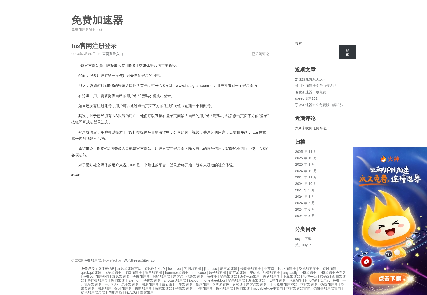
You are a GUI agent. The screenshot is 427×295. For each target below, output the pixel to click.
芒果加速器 (183, 288)
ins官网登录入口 (110, 53)
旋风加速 (329, 268)
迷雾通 (178, 276)
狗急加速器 (153, 272)
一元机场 (111, 284)
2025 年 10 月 (306, 157)
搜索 (298, 43)
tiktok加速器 (286, 268)
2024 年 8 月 (305, 196)
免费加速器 (97, 20)
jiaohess (210, 268)
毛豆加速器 (291, 276)
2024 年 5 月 (305, 215)
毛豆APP (295, 280)
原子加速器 (217, 272)
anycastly (290, 272)
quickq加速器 (91, 272)
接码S (324, 276)
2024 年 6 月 (305, 209)
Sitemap (148, 260)
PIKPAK (311, 280)
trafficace (199, 272)
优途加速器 (195, 276)
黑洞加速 (118, 280)
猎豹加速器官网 (298, 288)
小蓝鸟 (269, 268)
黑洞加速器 (192, 268)
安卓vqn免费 (330, 280)
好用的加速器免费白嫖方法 (316, 85)
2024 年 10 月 (306, 183)
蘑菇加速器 (271, 276)
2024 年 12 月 (306, 170)
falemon (134, 280)
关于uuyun (303, 244)
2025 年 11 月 (306, 151)
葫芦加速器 (237, 272)
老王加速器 (228, 268)
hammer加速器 (177, 272)
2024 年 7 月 (305, 202)
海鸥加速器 (163, 288)
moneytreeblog (213, 280)
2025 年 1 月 (305, 164)
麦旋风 (254, 272)
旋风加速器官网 (129, 268)
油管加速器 (271, 272)
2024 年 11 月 (306, 177)
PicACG (131, 292)
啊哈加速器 (161, 276)
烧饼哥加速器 (250, 268)
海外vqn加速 (250, 276)
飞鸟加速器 (133, 272)
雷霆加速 (147, 292)
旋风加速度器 (309, 268)
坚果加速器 (228, 276)
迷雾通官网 (221, 284)
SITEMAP (106, 268)
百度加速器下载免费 (310, 91)
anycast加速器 (175, 280)
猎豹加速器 (309, 284)
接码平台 (310, 276)
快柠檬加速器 (97, 280)
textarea (174, 268)
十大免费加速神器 (283, 284)
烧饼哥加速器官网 (327, 288)
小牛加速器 (183, 284)
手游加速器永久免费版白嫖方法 (319, 104)
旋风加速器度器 (93, 292)
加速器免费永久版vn (310, 79)
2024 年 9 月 (305, 189)
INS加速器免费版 (333, 272)
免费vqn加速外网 (96, 276)
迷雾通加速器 (256, 284)
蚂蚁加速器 (329, 284)
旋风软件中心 (154, 268)
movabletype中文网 (268, 288)
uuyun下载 (303, 238)
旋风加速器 (120, 276)
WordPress (132, 260)
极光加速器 (224, 288)
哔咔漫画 (115, 292)
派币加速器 (256, 280)
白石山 (167, 284)
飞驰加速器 (113, 272)
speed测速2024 (307, 98)
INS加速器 (308, 272)
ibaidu (193, 280)
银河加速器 (123, 288)
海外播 (212, 276)
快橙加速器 (141, 276)
